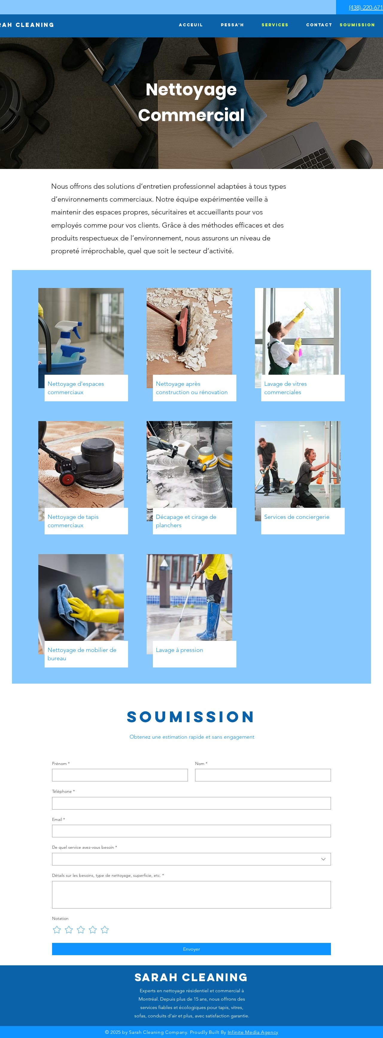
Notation (60, 918)
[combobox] (191, 859)
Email (58, 819)
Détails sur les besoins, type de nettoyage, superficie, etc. (108, 875)
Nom (201, 763)
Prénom (61, 763)
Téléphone (63, 791)
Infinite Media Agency (253, 1032)
